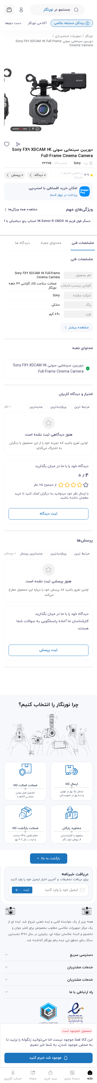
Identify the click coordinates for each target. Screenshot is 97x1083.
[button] (18, 144)
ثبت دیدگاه (48, 513)
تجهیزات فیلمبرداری (68, 36)
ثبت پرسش (48, 650)
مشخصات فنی (83, 243)
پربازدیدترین (58, 407)
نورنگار (89, 36)
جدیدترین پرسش (31, 554)
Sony (77, 163)
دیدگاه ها (22, 243)
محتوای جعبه (51, 243)
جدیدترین (36, 407)
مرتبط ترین (81, 407)
